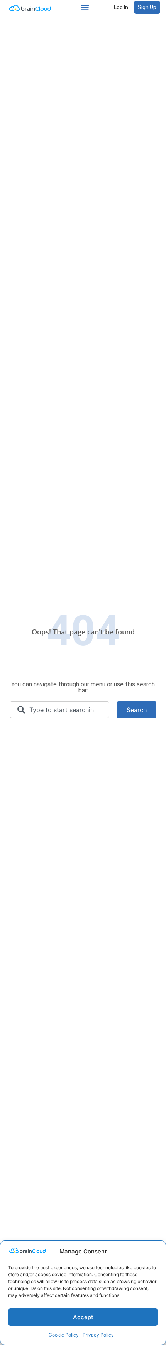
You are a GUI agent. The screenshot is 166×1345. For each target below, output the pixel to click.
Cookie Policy (64, 1335)
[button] (85, 7)
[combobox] (59, 709)
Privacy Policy (98, 1335)
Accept (83, 1317)
